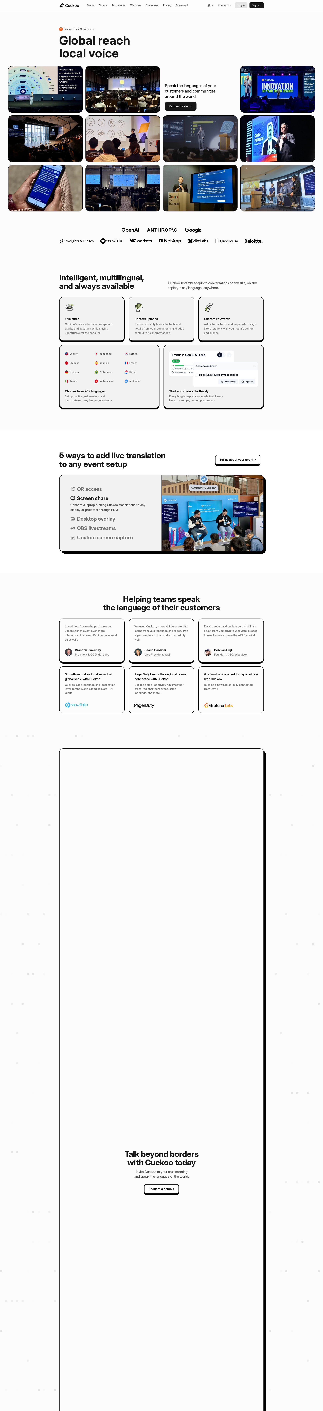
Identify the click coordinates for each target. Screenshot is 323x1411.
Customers (152, 5)
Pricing (167, 5)
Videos (103, 5)
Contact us (224, 5)
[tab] (110, 489)
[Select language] (211, 5)
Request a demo (180, 106)
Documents (118, 5)
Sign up (256, 5)
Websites (135, 5)
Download (182, 5)
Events (91, 5)
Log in (241, 5)
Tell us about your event (238, 460)
